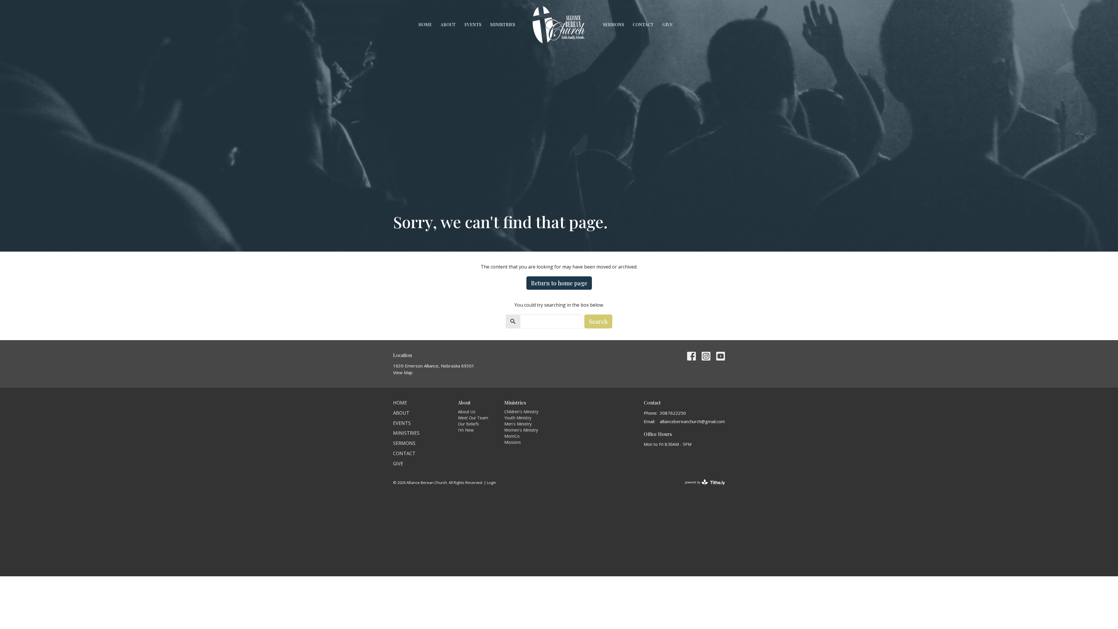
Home (425, 24)
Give (667, 24)
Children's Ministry (521, 411)
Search (598, 321)
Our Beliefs (468, 424)
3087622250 (673, 413)
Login (491, 482)
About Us (466, 411)
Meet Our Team (473, 417)
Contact (643, 24)
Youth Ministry (517, 417)
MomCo (512, 436)
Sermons (613, 24)
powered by (702, 487)
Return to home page (559, 283)
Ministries (502, 24)
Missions (512, 442)
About (448, 24)
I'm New (466, 430)
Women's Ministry (521, 430)
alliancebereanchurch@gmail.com (692, 421)
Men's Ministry (518, 424)
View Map (403, 372)
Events (472, 24)
